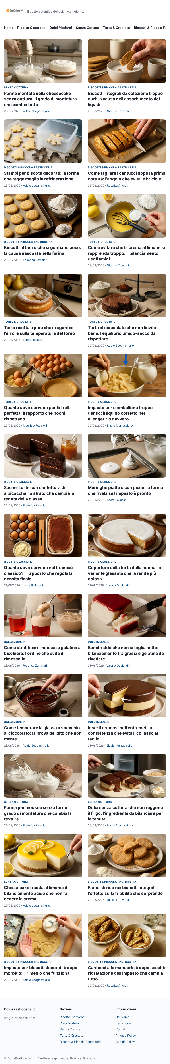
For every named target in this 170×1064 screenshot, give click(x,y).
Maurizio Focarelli (35, 425)
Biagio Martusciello (120, 425)
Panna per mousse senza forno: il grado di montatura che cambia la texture (38, 813)
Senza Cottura (87, 28)
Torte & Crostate (116, 28)
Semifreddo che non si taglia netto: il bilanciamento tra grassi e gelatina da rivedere (126, 653)
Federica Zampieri (35, 260)
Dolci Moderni (61, 28)
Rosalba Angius (117, 185)
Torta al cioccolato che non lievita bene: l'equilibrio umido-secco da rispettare (122, 333)
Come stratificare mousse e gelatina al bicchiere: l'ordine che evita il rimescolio (43, 653)
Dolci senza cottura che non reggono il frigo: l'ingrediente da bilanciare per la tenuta (125, 813)
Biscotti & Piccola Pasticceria (112, 87)
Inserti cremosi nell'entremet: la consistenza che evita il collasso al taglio (123, 733)
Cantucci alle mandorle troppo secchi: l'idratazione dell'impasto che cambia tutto (126, 973)
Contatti (121, 1029)
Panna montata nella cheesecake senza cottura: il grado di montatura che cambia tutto (40, 99)
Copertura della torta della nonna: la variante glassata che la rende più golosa (124, 573)
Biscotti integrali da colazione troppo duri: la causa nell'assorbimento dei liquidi (125, 99)
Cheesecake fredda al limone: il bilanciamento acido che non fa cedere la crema (35, 893)
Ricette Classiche (31, 28)
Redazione (123, 1023)
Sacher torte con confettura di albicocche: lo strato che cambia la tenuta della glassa (39, 493)
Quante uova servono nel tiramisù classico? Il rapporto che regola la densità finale (38, 573)
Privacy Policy (126, 1035)
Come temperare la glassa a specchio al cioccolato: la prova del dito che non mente (43, 733)
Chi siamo (122, 1017)
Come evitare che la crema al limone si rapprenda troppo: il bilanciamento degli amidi (126, 253)
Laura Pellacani (33, 339)
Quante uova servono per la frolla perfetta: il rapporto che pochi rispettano (38, 413)
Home (8, 28)
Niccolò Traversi (118, 111)
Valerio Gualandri (118, 585)
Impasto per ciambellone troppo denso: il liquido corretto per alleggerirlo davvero (120, 413)
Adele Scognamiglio (36, 111)
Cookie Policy (125, 1041)
